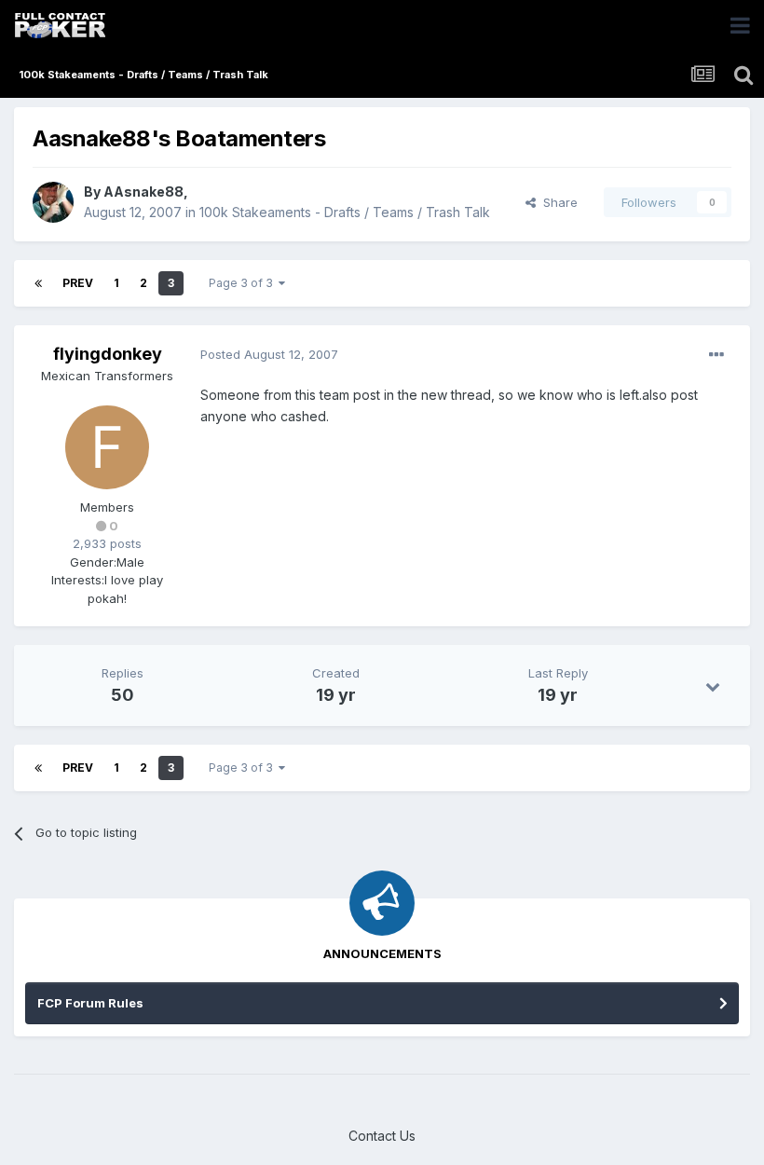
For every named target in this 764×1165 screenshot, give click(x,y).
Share (557, 202)
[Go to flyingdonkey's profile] (107, 447)
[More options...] (716, 355)
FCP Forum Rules (90, 1002)
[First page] (38, 283)
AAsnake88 (143, 191)
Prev (77, 283)
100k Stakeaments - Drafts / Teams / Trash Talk (344, 212)
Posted (269, 354)
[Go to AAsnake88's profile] (53, 202)
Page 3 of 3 (244, 283)
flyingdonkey (107, 353)
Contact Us (382, 1136)
